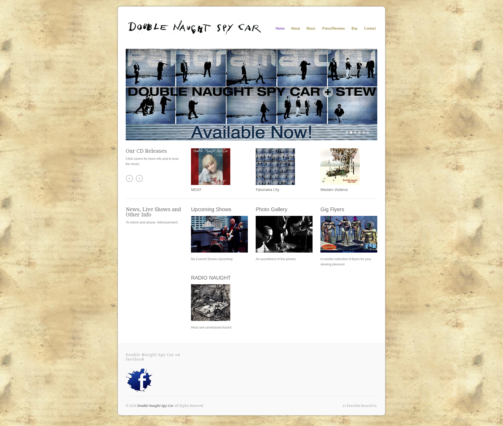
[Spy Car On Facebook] (139, 392)
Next (139, 178)
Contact (370, 28)
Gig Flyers (332, 209)
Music (311, 27)
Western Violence (334, 190)
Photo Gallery (271, 209)
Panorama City (267, 190)
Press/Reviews (333, 28)
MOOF (196, 190)
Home (280, 28)
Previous (129, 178)
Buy (355, 27)
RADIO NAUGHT (211, 278)
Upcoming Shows (211, 209)
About (295, 28)
